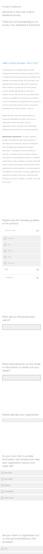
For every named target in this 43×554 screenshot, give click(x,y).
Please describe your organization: (20, 414)
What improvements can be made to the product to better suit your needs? (21, 367)
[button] (21, 232)
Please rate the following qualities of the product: (20, 222)
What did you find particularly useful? (18, 318)
